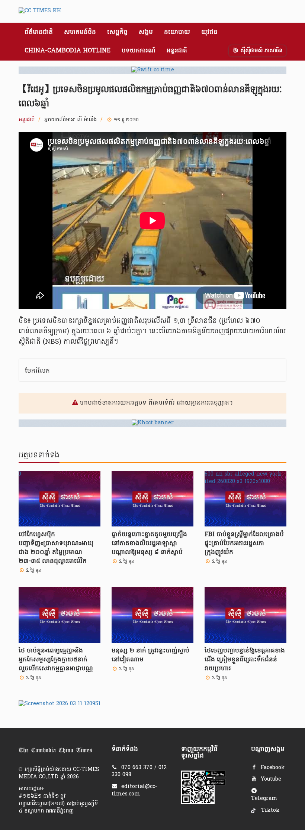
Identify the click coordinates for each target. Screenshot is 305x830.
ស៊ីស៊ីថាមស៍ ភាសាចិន (260, 51)
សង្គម (146, 32)
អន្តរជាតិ (177, 50)
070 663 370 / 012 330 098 (139, 771)
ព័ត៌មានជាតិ (39, 32)
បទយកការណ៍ (138, 50)
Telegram (264, 799)
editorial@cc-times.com (134, 790)
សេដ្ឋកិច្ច (117, 32)
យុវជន (209, 32)
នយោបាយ (177, 32)
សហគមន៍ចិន (80, 32)
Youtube (270, 779)
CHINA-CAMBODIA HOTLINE (67, 50)
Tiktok (269, 810)
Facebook (272, 768)
